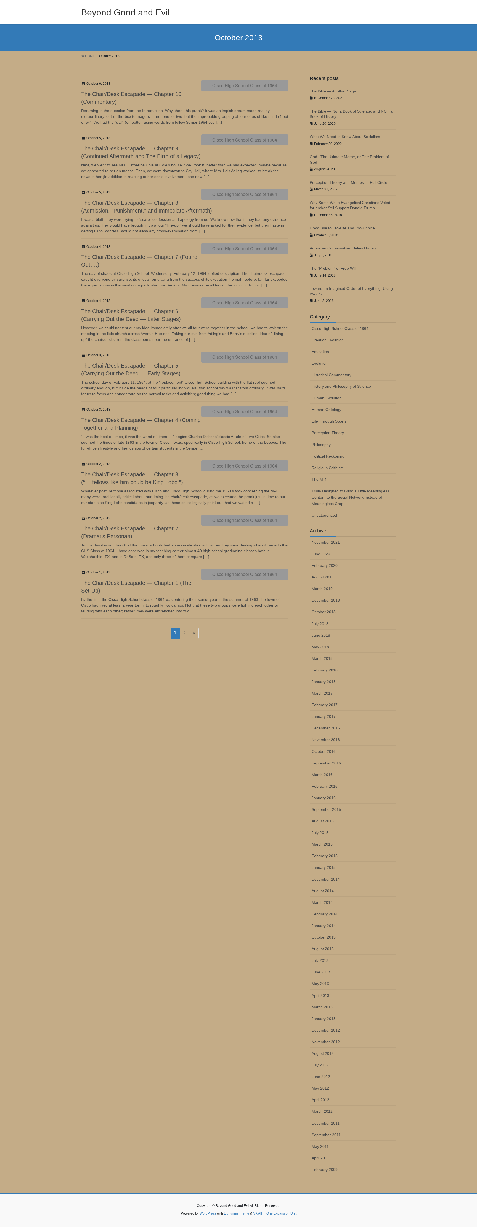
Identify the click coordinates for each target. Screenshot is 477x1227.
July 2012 (320, 1065)
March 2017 (322, 693)
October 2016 (324, 751)
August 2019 (323, 577)
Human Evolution (326, 398)
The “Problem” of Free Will (333, 268)
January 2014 (324, 925)
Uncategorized (324, 515)
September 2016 (326, 763)
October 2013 (324, 937)
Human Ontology (326, 409)
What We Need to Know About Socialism (345, 136)
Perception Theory (328, 433)
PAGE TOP (460, 1185)
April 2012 (320, 1100)
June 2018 (321, 635)
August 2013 (323, 949)
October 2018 (324, 612)
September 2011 (326, 1135)
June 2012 (321, 1076)
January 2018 (324, 681)
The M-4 (319, 479)
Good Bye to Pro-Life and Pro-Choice (342, 228)
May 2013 (320, 983)
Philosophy (321, 444)
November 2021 (326, 542)
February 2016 (325, 786)
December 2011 (326, 1123)
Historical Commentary (331, 375)
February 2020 (325, 565)
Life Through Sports (329, 421)
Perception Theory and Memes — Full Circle (348, 182)
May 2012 (320, 1088)
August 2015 (323, 821)
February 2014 (325, 914)
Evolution (320, 363)
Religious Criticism (328, 468)
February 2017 (325, 705)
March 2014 (322, 902)
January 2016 (324, 798)
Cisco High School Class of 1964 (244, 85)
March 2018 (322, 658)
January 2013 (324, 1018)
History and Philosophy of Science (341, 386)
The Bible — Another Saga (333, 91)
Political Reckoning (328, 456)
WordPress (208, 1213)
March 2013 (322, 1007)
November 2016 (326, 739)
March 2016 (322, 774)
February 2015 (325, 856)
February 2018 (325, 670)
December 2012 (326, 1030)
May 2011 (320, 1146)
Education (320, 351)
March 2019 (322, 588)
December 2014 (326, 879)
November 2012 (326, 1042)
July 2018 (320, 624)
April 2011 (320, 1158)
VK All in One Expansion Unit (274, 1213)
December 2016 (326, 728)
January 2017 (324, 716)
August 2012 (323, 1053)
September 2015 (326, 809)
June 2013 (321, 972)
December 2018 (326, 600)
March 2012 (322, 1111)
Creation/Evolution (328, 340)
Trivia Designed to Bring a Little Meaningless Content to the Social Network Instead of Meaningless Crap (350, 497)
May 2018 (320, 647)
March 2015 (322, 844)
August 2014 (323, 891)
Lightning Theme (236, 1213)
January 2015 (324, 867)
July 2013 (320, 960)
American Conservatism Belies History (343, 248)
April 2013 (320, 995)
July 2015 (320, 832)
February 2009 (325, 1169)
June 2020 (321, 554)
